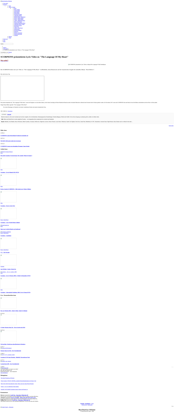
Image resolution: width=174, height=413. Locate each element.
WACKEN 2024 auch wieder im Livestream (11, 141)
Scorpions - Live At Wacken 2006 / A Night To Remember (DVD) (15, 275)
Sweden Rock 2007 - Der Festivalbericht (10, 363)
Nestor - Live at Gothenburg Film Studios (10, 386)
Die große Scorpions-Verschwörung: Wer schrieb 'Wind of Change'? (16, 155)
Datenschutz (84, 404)
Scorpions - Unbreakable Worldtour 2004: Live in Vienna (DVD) (15, 292)
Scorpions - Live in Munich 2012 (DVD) (10, 172)
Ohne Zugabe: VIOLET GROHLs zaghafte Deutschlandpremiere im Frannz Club (18, 380)
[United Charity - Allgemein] (7, 407)
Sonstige (2, 266)
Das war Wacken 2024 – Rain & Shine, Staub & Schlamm (14, 310)
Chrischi (10, 52)
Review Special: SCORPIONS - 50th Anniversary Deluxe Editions (16, 189)
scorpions (10, 111)
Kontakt (82, 403)
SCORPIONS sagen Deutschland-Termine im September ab (14, 135)
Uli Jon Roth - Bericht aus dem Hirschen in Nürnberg (13, 344)
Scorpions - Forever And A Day (8, 205)
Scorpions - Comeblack (6, 235)
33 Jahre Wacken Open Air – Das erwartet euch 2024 (13, 327)
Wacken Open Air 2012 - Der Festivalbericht (11, 350)
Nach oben (171, 125)
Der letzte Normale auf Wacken (7, 378)
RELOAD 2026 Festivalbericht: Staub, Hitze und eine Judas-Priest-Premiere (17, 383)
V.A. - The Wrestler (5, 252)
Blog (2, 153)
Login (92, 403)
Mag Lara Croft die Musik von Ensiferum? (10, 229)
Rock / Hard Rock (4, 219)
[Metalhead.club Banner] (4, 367)
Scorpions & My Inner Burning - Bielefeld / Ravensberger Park (15, 357)
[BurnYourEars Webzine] (6, 1)
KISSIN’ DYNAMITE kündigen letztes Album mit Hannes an (14, 389)
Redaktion (87, 403)
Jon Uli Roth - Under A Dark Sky (8, 269)
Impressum (90, 404)
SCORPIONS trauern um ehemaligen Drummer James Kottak (15, 146)
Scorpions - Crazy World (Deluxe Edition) (10, 222)
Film (2, 169)
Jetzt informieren (4, 372)
